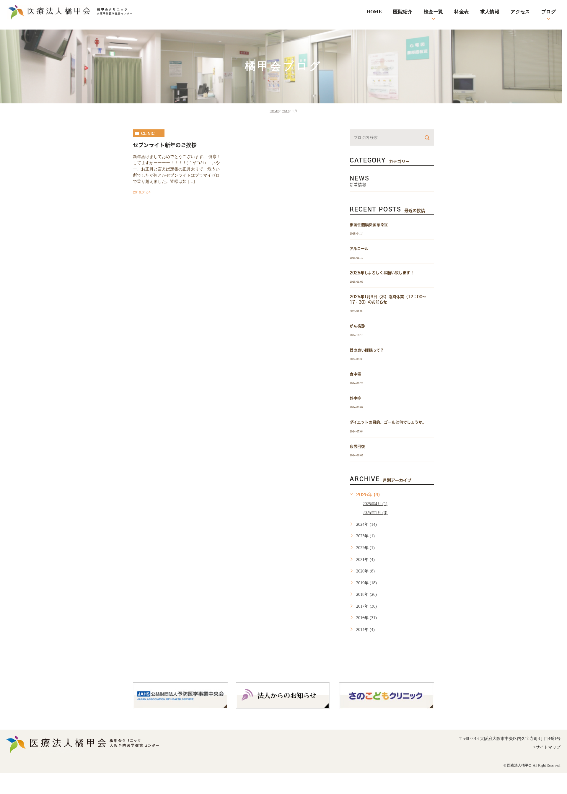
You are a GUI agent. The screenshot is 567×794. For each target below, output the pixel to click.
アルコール (359, 248)
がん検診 (357, 326)
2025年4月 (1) (375, 504)
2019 (285, 111)
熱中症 (355, 398)
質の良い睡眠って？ (367, 350)
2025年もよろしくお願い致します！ (382, 272)
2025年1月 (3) (375, 512)
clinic (148, 133)
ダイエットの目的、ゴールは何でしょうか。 (388, 422)
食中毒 (355, 374)
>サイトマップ (547, 747)
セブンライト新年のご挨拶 (165, 145)
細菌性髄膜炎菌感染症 (369, 225)
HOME (274, 111)
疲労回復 (357, 446)
